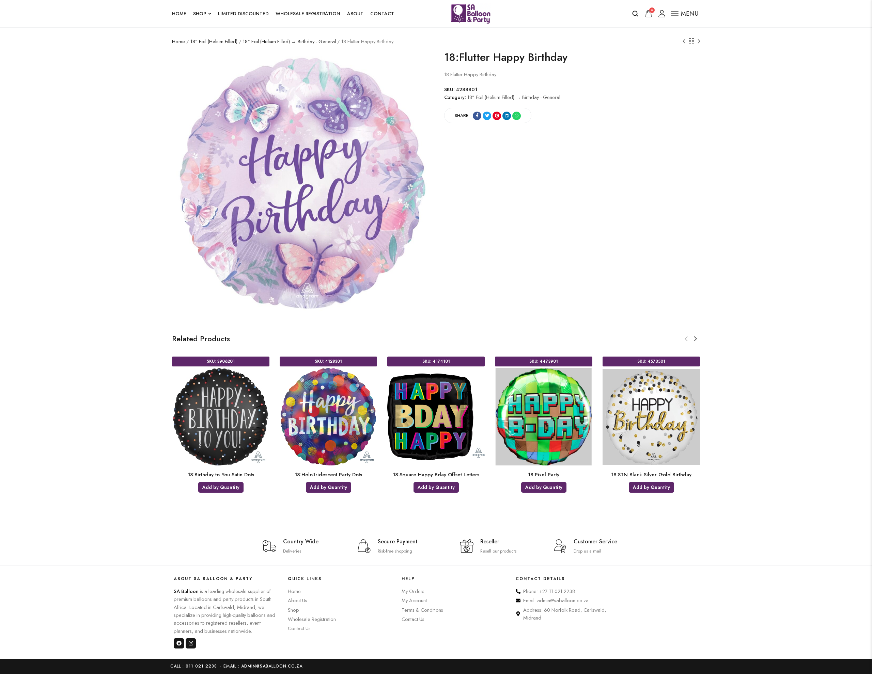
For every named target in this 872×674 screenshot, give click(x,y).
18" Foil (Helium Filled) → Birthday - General (289, 41)
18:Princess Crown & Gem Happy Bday (544, 474)
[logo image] (470, 12)
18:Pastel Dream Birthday (651, 474)
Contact (382, 13)
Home (179, 13)
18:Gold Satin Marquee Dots (221, 474)
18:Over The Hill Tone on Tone (328, 474)
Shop (199, 13)
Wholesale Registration (308, 13)
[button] (686, 338)
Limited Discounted (243, 13)
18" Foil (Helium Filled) (213, 41)
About (355, 13)
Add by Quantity (220, 487)
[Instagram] (191, 643)
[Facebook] (179, 643)
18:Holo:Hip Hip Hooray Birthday (436, 474)
